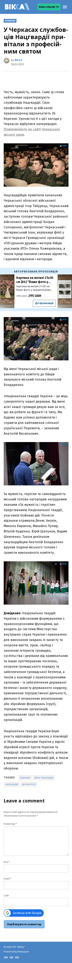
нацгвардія (11, 784)
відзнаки (25, 777)
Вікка (18, 60)
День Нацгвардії (43, 777)
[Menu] (65, 7)
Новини (10, 20)
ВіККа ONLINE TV (49, 7)
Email (7, 878)
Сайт (6, 895)
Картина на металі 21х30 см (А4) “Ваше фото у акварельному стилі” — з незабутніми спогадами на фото (35, 280)
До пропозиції (44, 303)
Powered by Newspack (16, 951)
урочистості (29, 784)
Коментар (10, 823)
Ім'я (7, 862)
